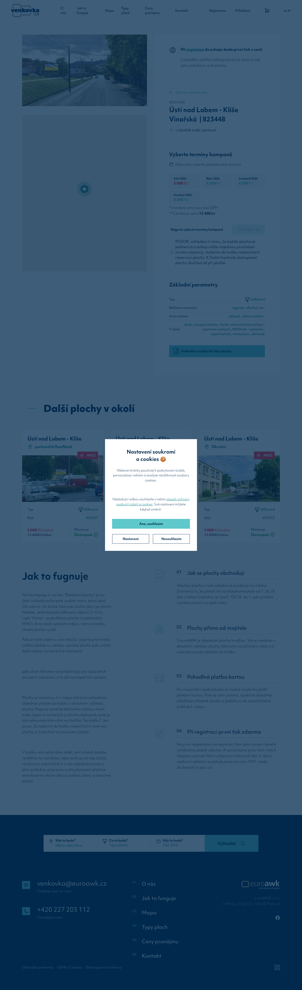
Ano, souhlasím (151, 524)
